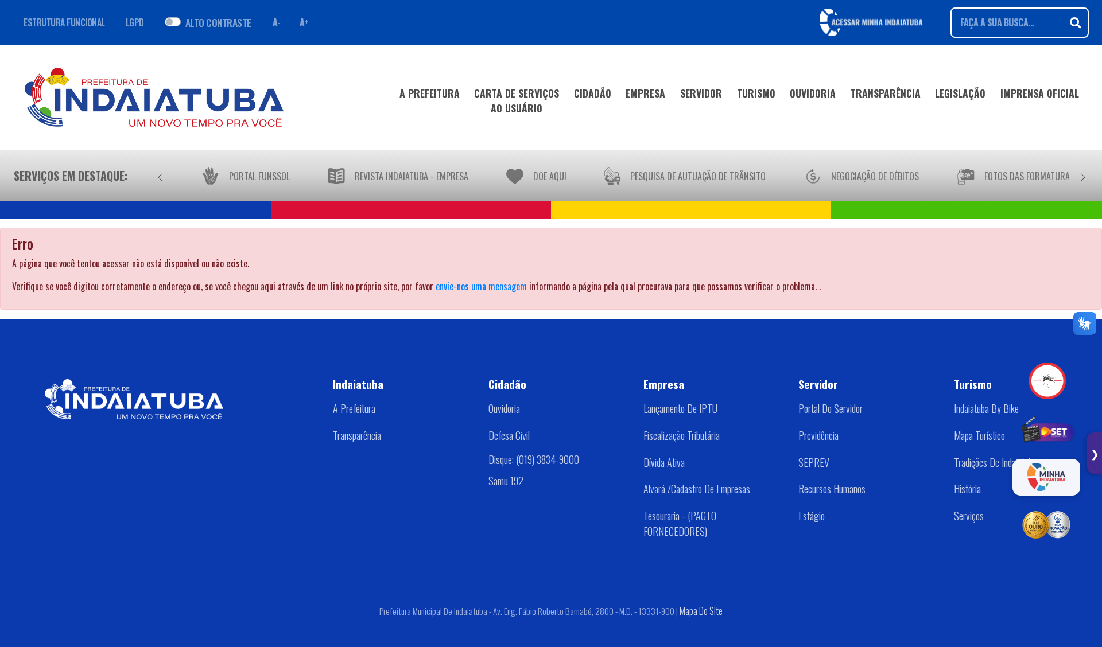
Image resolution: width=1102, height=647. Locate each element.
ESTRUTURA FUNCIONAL (64, 22)
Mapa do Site (701, 611)
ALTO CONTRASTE (218, 22)
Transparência (357, 435)
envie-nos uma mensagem (481, 286)
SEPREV (813, 462)
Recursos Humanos (832, 488)
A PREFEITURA (429, 92)
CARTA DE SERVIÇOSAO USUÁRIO (516, 100)
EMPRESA (645, 92)
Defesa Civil (509, 435)
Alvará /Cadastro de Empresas (696, 488)
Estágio (811, 515)
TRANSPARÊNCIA (886, 92)
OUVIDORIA (813, 92)
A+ (304, 22)
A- (277, 22)
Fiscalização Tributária (681, 435)
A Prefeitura (354, 408)
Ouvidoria (504, 408)
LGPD (135, 22)
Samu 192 (505, 480)
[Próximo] (1083, 175)
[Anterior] (160, 175)
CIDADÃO (592, 92)
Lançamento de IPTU (680, 408)
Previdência (818, 435)
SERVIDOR (701, 92)
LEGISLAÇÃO (960, 92)
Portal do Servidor (830, 408)
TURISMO (756, 92)
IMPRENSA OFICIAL (1039, 92)
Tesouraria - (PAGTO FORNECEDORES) (679, 523)
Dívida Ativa (664, 462)
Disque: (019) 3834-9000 (533, 459)
